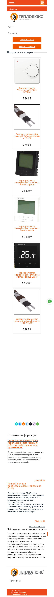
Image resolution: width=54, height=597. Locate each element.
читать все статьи (37, 526)
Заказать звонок (27, 46)
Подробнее (40, 480)
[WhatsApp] (37, 423)
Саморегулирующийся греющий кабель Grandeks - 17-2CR (27, 136)
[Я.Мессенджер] (16, 423)
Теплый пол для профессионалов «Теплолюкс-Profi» (25, 486)
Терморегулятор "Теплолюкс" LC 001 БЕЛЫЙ (27, 90)
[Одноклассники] (23, 423)
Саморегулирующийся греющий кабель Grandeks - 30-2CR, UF (27, 321)
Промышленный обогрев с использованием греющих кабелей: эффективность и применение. (23, 444)
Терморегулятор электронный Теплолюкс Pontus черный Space (27, 274)
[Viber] (34, 423)
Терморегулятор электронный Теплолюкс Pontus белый (27, 228)
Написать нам (27, 39)
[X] (30, 423)
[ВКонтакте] (19, 423)
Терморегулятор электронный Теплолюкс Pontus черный (27, 182)
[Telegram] (27, 423)
